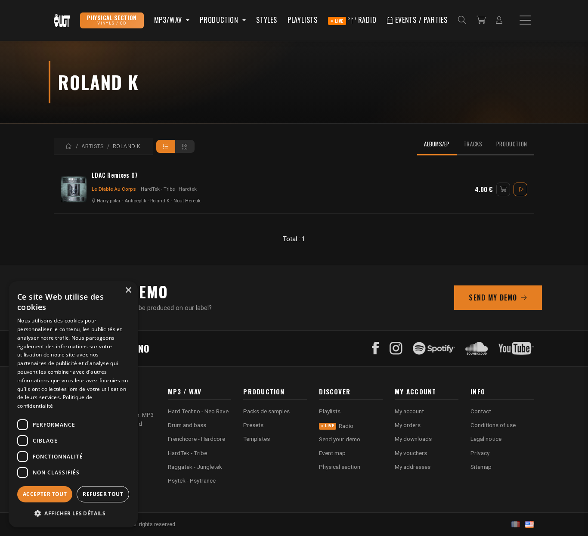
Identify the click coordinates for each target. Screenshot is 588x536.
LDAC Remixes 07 (115, 175)
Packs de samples (266, 411)
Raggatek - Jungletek (195, 466)
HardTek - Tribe (158, 189)
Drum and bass (187, 424)
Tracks (473, 144)
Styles (266, 20)
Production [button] (220, 20)
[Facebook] (375, 348)
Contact (480, 411)
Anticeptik (135, 201)
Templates (256, 438)
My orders (408, 424)
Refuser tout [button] (103, 494)
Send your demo (339, 439)
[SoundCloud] (476, 348)
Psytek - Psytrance (192, 480)
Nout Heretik (187, 201)
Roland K (160, 201)
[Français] (515, 524)
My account (409, 411)
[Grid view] (185, 146)
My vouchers (411, 452)
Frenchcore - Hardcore (196, 438)
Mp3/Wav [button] (169, 20)
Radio (356, 20)
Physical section (339, 466)
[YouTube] (516, 348)
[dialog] (73, 404)
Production (511, 144)
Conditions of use (493, 424)
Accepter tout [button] (45, 494)
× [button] (128, 290)
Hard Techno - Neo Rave (198, 411)
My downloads (413, 438)
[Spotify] (434, 348)
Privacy (479, 452)
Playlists (303, 20)
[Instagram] (396, 348)
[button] (73, 513)
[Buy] (503, 189)
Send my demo (493, 297)
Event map (332, 452)
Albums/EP (436, 144)
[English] (529, 524)
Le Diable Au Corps (114, 189)
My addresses (412, 466)
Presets (253, 424)
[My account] (499, 20)
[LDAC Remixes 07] (74, 189)
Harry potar (109, 201)
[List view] (166, 146)
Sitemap (481, 466)
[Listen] (520, 189)
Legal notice (485, 438)
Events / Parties (420, 20)
